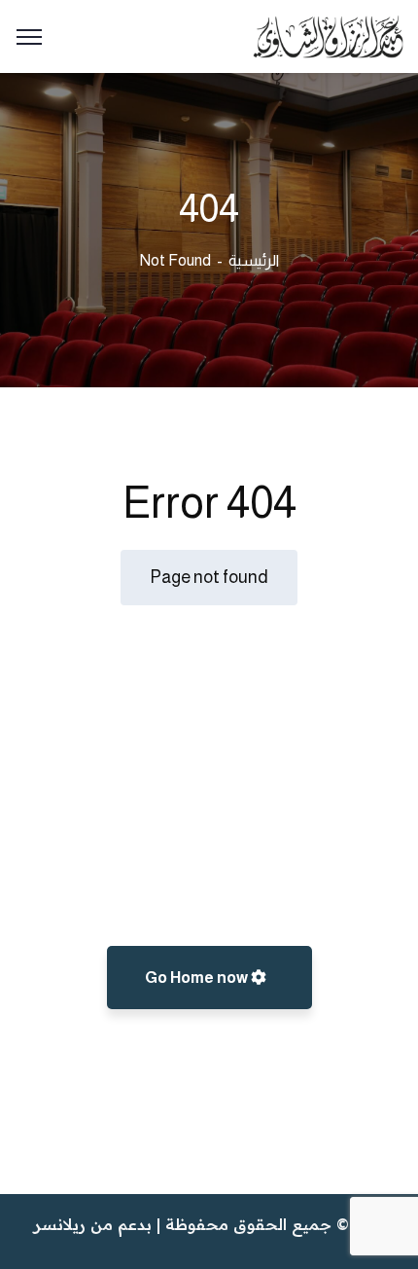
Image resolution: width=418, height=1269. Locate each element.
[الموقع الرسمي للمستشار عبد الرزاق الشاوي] (328, 35)
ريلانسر (60, 1224)
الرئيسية (253, 260)
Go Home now (198, 977)
